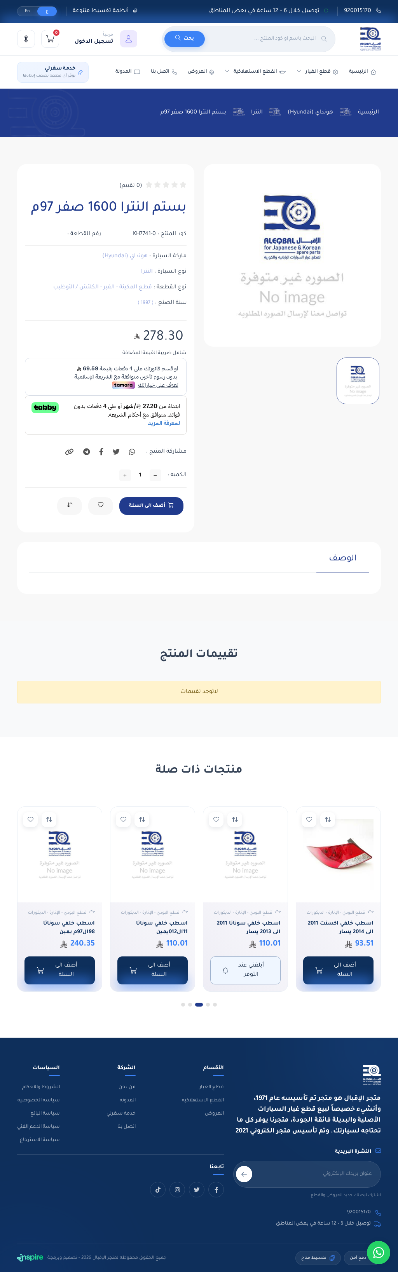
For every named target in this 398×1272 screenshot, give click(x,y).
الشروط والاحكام (41, 1087)
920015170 (358, 11)
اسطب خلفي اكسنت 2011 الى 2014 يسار (341, 928)
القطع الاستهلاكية (255, 72)
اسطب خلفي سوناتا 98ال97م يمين (69, 928)
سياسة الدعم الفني (38, 1127)
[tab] (342, 563)
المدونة (128, 1100)
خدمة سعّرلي (121, 1114)
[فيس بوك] (216, 1189)
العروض (197, 72)
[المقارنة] (26, 39)
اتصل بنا (160, 72)
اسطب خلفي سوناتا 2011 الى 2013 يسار (249, 928)
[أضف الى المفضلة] (309, 819)
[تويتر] (196, 1189)
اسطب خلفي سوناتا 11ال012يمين (162, 928)
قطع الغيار (211, 1087)
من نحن (127, 1087)
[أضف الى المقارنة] (327, 819)
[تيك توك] (158, 1189)
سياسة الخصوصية (38, 1100)
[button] (106, 38)
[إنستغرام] (177, 1189)
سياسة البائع (45, 1114)
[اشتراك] (244, 1174)
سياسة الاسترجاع (40, 1140)
